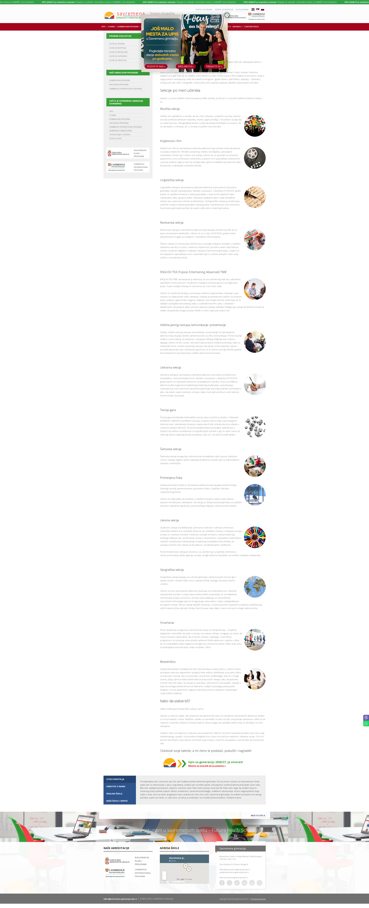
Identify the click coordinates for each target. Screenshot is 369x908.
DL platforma (242, 9)
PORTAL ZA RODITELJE (224, 9)
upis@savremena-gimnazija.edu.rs (234, 872)
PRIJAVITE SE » (214, 66)
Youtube (252, 882)
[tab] (119, 779)
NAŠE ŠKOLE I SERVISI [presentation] (117, 800)
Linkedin (244, 882)
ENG (253, 9)
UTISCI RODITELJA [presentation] (115, 779)
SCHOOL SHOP (115, 138)
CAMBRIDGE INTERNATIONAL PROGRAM (125, 89)
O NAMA (112, 115)
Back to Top (257, 815)
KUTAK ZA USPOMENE (118, 56)
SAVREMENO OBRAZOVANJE (120, 130)
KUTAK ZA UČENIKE (117, 44)
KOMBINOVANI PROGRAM (119, 80)
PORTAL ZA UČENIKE (204, 9)
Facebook (222, 882)
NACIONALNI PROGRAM (118, 84)
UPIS (111, 111)
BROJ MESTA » (186, 66)
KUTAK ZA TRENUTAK (117, 60)
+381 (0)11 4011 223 (227, 859)
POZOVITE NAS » (156, 66)
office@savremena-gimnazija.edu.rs (234, 869)
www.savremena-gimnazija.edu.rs (233, 877)
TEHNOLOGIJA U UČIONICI (119, 134)
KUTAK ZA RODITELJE (117, 48)
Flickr (259, 882)
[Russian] (262, 10)
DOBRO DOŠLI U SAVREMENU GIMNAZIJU (156, 899)
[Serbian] (257, 10)
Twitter (229, 882)
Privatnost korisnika (258, 899)
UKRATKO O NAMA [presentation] (115, 786)
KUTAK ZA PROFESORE (118, 52)
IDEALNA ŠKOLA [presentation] (114, 793)
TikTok (237, 882)
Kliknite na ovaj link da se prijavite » (207, 765)
